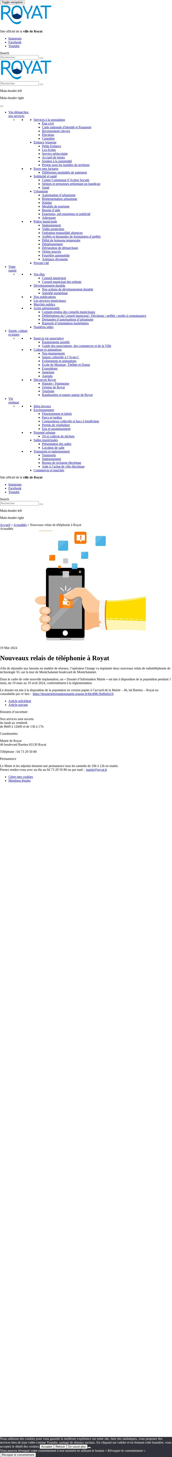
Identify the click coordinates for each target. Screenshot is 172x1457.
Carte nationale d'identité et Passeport (66, 127)
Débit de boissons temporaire (61, 240)
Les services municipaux (50, 300)
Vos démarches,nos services (18, 114)
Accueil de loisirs (53, 157)
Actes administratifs (47, 308)
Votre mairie (12, 268)
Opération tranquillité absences (62, 233)
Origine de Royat (53, 387)
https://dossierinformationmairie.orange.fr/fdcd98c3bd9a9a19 (73, 694)
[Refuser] (89, 1447)
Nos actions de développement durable (67, 289)
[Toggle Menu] (1, 106)
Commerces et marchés (49, 470)
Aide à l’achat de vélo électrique (63, 466)
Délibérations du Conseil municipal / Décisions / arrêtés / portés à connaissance (94, 315)
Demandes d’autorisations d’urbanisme (67, 319)
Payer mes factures (46, 168)
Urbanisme (41, 191)
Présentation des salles (56, 444)
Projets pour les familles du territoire (66, 165)
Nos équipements (53, 353)
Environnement (44, 410)
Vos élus (39, 274)
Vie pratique (13, 400)
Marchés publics (44, 304)
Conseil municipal (54, 278)
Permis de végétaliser (56, 425)
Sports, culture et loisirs (17, 332)
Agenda (47, 376)
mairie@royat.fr (96, 769)
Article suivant (18, 705)
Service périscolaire (55, 153)
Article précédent (19, 701)
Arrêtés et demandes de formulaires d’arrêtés (71, 236)
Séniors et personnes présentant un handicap (71, 184)
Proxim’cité (41, 263)
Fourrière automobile (56, 255)
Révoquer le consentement (18, 1454)
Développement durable (49, 285)
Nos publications (45, 297)
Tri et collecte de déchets (58, 436)
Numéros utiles (43, 327)
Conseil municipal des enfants (61, 282)
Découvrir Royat (45, 380)
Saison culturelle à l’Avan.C (60, 357)
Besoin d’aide (51, 210)
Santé (45, 187)
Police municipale (45, 221)
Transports (49, 455)
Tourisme (48, 391)
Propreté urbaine (44, 432)
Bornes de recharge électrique (61, 462)
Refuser (60, 1446)
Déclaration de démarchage (60, 248)
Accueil (5, 525)
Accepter (46, 1446)
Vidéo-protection (53, 229)
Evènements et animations (59, 361)
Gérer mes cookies (20, 777)
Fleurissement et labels (57, 413)
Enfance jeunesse (45, 142)
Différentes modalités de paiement (64, 172)
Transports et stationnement (52, 451)
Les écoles (49, 150)
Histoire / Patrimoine (55, 383)
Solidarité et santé (45, 176)
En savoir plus (77, 1446)
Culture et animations (48, 349)
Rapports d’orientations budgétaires (65, 323)
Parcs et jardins (52, 417)
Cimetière (48, 138)
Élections (48, 135)
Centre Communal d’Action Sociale (65, 180)
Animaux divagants (55, 259)
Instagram (14, 38)
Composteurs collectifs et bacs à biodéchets (70, 421)
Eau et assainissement (56, 429)
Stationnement (51, 225)
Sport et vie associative (49, 338)
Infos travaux (42, 406)
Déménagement (52, 244)
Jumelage (48, 372)
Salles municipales (46, 440)
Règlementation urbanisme (59, 199)
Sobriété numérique (55, 293)
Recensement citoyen (56, 131)
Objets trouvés (51, 251)
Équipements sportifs (56, 342)
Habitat (47, 202)
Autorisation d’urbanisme (59, 195)
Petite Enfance (51, 146)
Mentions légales (19, 780)
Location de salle (53, 447)
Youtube (14, 46)
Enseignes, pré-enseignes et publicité (66, 214)
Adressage (49, 217)
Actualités (20, 525)
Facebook (14, 42)
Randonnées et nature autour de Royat (67, 395)
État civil (48, 123)
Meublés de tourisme (55, 206)
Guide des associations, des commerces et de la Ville (76, 346)
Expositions (49, 368)
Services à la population (49, 119)
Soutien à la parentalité (57, 161)
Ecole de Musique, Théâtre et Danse (66, 364)
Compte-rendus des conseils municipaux (68, 312)
